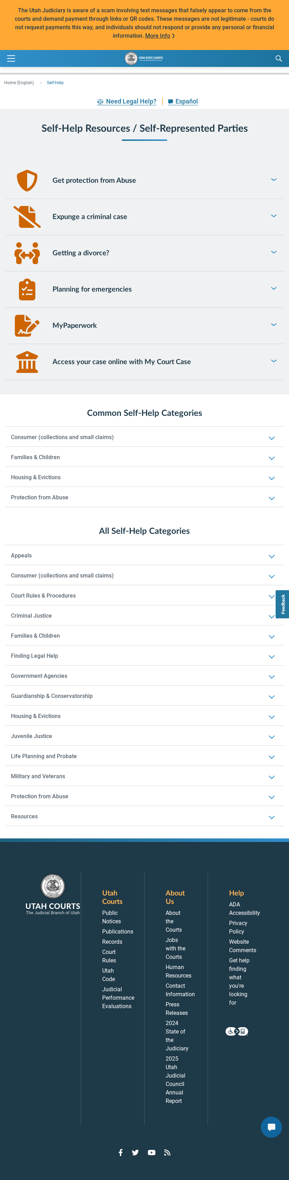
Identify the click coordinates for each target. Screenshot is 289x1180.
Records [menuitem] (112, 941)
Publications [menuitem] (117, 931)
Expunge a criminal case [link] (90, 216)
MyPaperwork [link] (75, 325)
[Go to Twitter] (135, 1152)
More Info (157, 35)
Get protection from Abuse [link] (94, 180)
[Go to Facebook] (120, 1152)
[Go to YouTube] (151, 1152)
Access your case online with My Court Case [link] (122, 362)
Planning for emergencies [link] (92, 289)
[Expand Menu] (11, 59)
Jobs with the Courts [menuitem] (175, 948)
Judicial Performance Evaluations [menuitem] (118, 998)
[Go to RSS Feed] (167, 1152)
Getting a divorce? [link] (81, 253)
